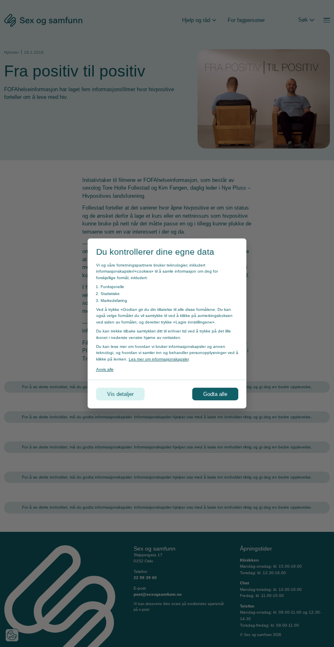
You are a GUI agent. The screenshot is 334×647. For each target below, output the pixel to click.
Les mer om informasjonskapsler (159, 359)
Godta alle (215, 394)
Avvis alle (105, 369)
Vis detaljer (120, 394)
